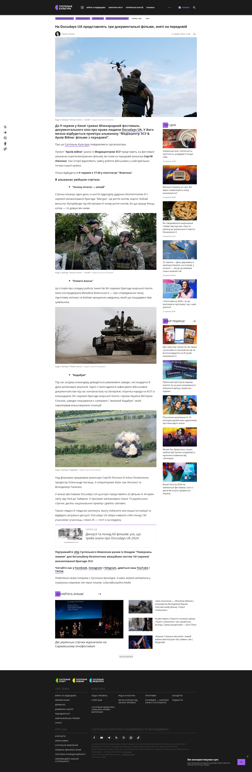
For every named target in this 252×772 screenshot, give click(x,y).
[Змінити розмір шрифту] (194, 34)
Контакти (60, 736)
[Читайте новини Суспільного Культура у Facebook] (94, 737)
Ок (241, 762)
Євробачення (62, 700)
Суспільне (127, 752)
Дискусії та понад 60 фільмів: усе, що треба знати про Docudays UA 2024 (113, 536)
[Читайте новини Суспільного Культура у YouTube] (101, 737)
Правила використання (68, 750)
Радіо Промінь (99, 695)
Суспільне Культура (77, 144)
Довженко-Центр (64, 709)
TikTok (59, 571)
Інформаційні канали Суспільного (67, 760)
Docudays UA (98, 18)
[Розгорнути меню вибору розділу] (82, 7)
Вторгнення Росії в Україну (117, 18)
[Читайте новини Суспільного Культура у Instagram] (123, 737)
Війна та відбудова (96, 7)
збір (76, 552)
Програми (150, 695)
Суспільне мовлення (66, 745)
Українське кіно (83, 18)
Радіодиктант (62, 713)
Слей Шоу (97, 700)
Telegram (110, 568)
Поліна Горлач (68, 34)
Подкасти (177, 700)
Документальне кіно (65, 18)
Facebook (81, 568)
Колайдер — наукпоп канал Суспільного (157, 701)
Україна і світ (137, 18)
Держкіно (60, 704)
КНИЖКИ (150, 7)
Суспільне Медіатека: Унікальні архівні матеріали (103, 709)
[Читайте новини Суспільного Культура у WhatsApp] (131, 737)
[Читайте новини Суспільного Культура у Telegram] (109, 737)
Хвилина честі (116, 7)
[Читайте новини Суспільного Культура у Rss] (116, 737)
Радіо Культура (127, 695)
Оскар (58, 722)
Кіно (147, 18)
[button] (5, 127)
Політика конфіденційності (70, 754)
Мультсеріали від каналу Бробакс (128, 701)
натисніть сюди (128, 754)
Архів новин (61, 740)
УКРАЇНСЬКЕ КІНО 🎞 (134, 7)
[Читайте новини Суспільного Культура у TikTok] (138, 737)
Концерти (177, 695)
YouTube (142, 568)
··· (169, 7)
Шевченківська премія (67, 718)
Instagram (95, 568)
